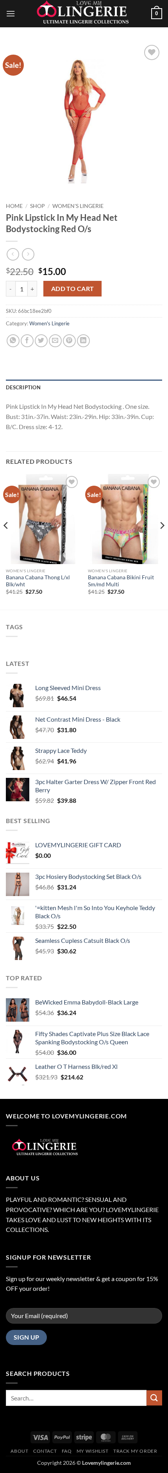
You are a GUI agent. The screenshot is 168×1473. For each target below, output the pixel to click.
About (19, 1451)
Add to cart (72, 288)
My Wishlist (93, 1451)
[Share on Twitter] (41, 340)
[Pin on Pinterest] (69, 340)
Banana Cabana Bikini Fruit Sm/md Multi (121, 580)
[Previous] (6, 541)
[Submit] (154, 1398)
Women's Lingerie (78, 206)
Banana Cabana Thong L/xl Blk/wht (38, 580)
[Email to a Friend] (55, 340)
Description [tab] (23, 387)
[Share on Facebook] (27, 340)
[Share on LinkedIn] (83, 340)
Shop (37, 206)
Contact (45, 1451)
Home (14, 206)
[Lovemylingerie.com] (84, 13)
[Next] (161, 541)
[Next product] (13, 254)
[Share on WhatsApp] (13, 340)
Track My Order (135, 1451)
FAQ (67, 1451)
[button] (10, 13)
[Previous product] (28, 254)
